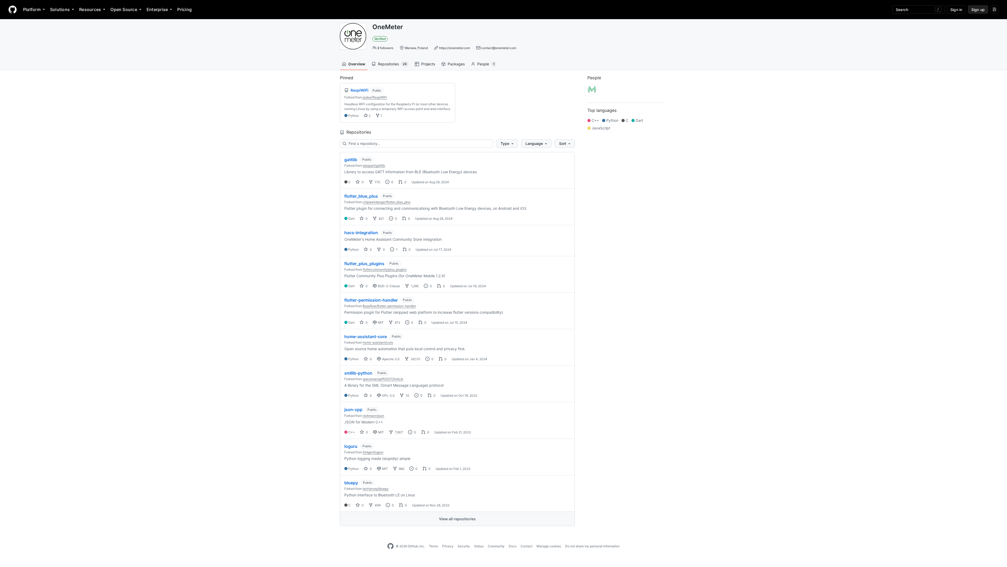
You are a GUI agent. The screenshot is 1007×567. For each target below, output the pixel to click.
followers (385, 48)
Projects (428, 64)
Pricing (184, 9)
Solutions (60, 9)
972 (397, 322)
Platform (32, 9)
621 (381, 218)
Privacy (447, 546)
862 (401, 469)
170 (377, 182)
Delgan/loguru (373, 452)
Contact (526, 546)
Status (479, 546)
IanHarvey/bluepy (376, 489)
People (486, 64)
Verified (380, 39)
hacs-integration (361, 232)
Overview (356, 64)
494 (377, 505)
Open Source (123, 9)
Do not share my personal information (592, 546)
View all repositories (457, 519)
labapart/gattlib (374, 165)
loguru (350, 446)
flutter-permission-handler (371, 300)
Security (464, 546)
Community (496, 546)
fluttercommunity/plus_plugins (384, 269)
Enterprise (157, 9)
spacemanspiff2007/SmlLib (383, 379)
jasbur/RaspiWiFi (375, 97)
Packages (456, 64)
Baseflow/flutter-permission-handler (389, 306)
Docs (512, 546)
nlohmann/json (373, 416)
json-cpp (353, 409)
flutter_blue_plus (361, 196)
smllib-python (358, 373)
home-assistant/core (378, 342)
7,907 (398, 432)
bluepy (351, 482)
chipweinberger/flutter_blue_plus (386, 202)
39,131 (415, 359)
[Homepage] (12, 9)
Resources (90, 9)
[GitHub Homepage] (390, 546)
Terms (433, 546)
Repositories (392, 64)
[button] (507, 143)
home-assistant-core (365, 336)
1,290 (414, 286)
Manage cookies (549, 546)
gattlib (350, 159)
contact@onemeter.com (498, 48)
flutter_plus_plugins (364, 263)
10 (407, 395)
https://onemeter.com (454, 48)
